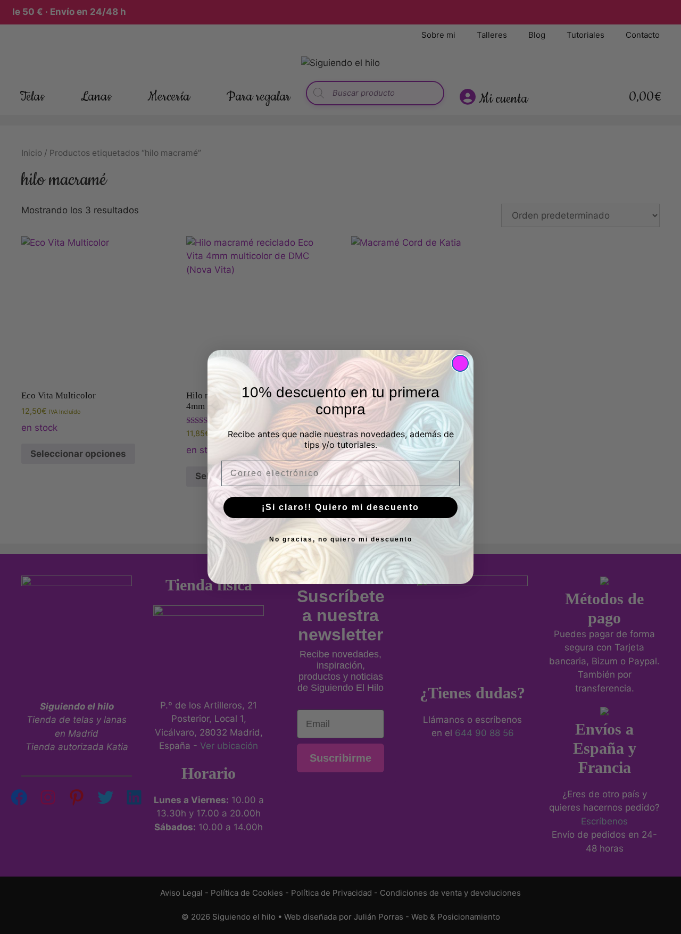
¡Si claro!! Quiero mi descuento (340, 507)
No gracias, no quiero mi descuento (340, 539)
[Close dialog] (460, 363)
